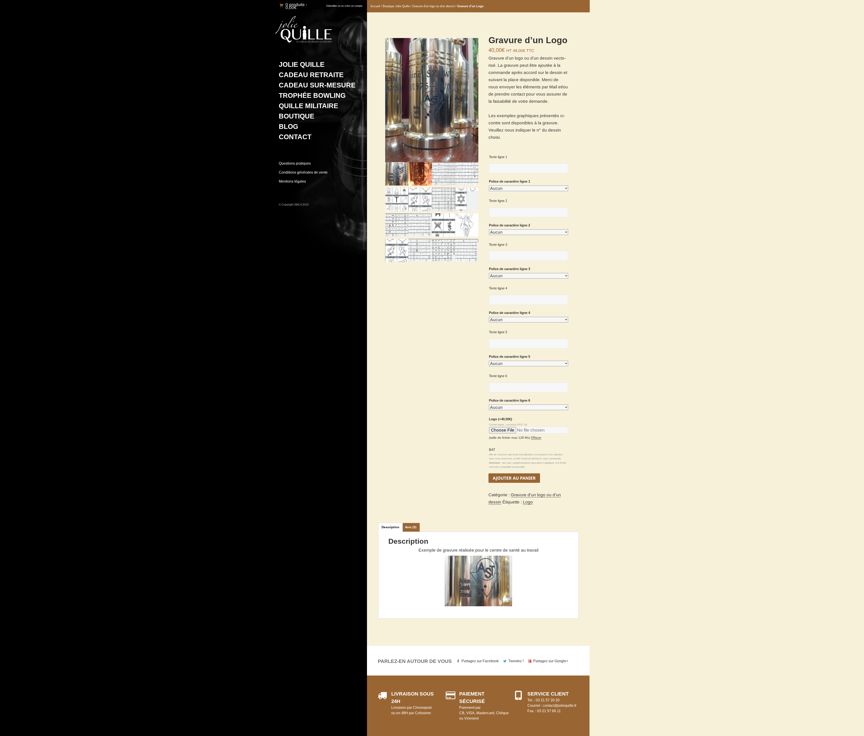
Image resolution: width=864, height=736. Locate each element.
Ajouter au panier (514, 478)
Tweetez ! (516, 661)
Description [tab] (390, 527)
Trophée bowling (312, 95)
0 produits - (296, 6)
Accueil (375, 6)
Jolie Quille (301, 64)
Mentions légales (292, 181)
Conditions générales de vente (303, 172)
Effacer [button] (536, 437)
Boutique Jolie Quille (396, 6)
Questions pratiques (295, 163)
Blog (288, 126)
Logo (500, 419)
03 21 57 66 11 (549, 711)
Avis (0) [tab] (410, 527)
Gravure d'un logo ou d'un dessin (433, 6)
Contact (295, 137)
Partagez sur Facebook (480, 661)
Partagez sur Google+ (550, 661)
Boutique (296, 116)
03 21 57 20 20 (548, 700)
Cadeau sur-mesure (317, 85)
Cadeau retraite (311, 74)
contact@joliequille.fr (559, 705)
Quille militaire (308, 106)
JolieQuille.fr (303, 29)
